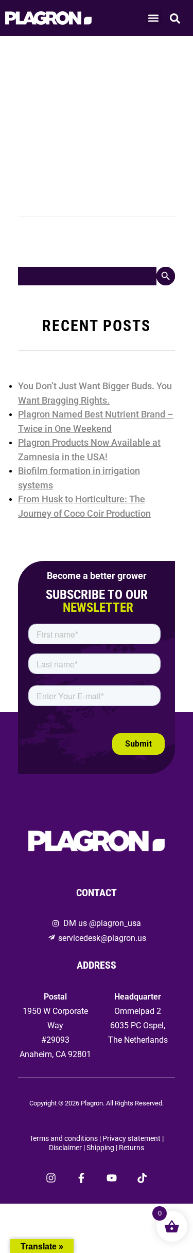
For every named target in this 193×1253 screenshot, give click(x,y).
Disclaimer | (67, 1147)
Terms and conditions (63, 1138)
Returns (131, 1147)
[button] (153, 18)
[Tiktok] (142, 1178)
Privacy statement (131, 1138)
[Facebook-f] (81, 1178)
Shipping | (102, 1147)
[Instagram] (51, 1178)
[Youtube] (112, 1178)
